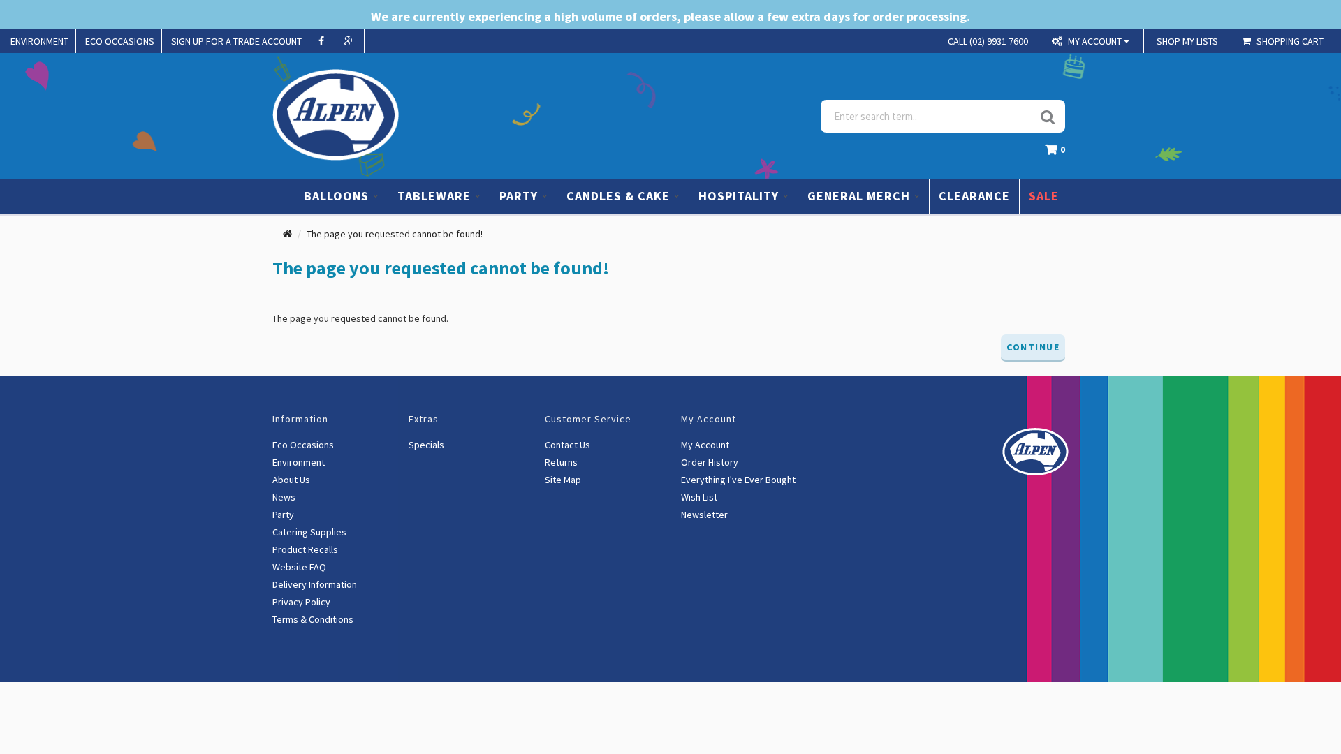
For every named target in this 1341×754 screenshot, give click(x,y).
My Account (705, 444)
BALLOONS (338, 196)
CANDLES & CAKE (619, 196)
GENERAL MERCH (860, 196)
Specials (426, 444)
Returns (561, 462)
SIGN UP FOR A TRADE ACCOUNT (236, 41)
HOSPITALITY (740, 196)
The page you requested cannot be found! (395, 234)
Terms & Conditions (312, 619)
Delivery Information (314, 584)
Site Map (563, 479)
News (283, 497)
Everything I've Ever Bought (738, 479)
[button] (1058, 153)
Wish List (699, 497)
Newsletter (704, 514)
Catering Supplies (309, 532)
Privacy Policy (301, 602)
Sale (1044, 196)
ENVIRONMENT (39, 41)
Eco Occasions (303, 444)
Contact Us (567, 444)
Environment (298, 462)
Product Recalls (305, 549)
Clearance (974, 196)
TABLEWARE (435, 196)
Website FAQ (299, 567)
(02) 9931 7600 (988, 41)
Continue (1033, 347)
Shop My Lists (1187, 41)
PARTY (520, 196)
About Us (291, 479)
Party (283, 514)
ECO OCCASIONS (119, 41)
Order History (709, 462)
